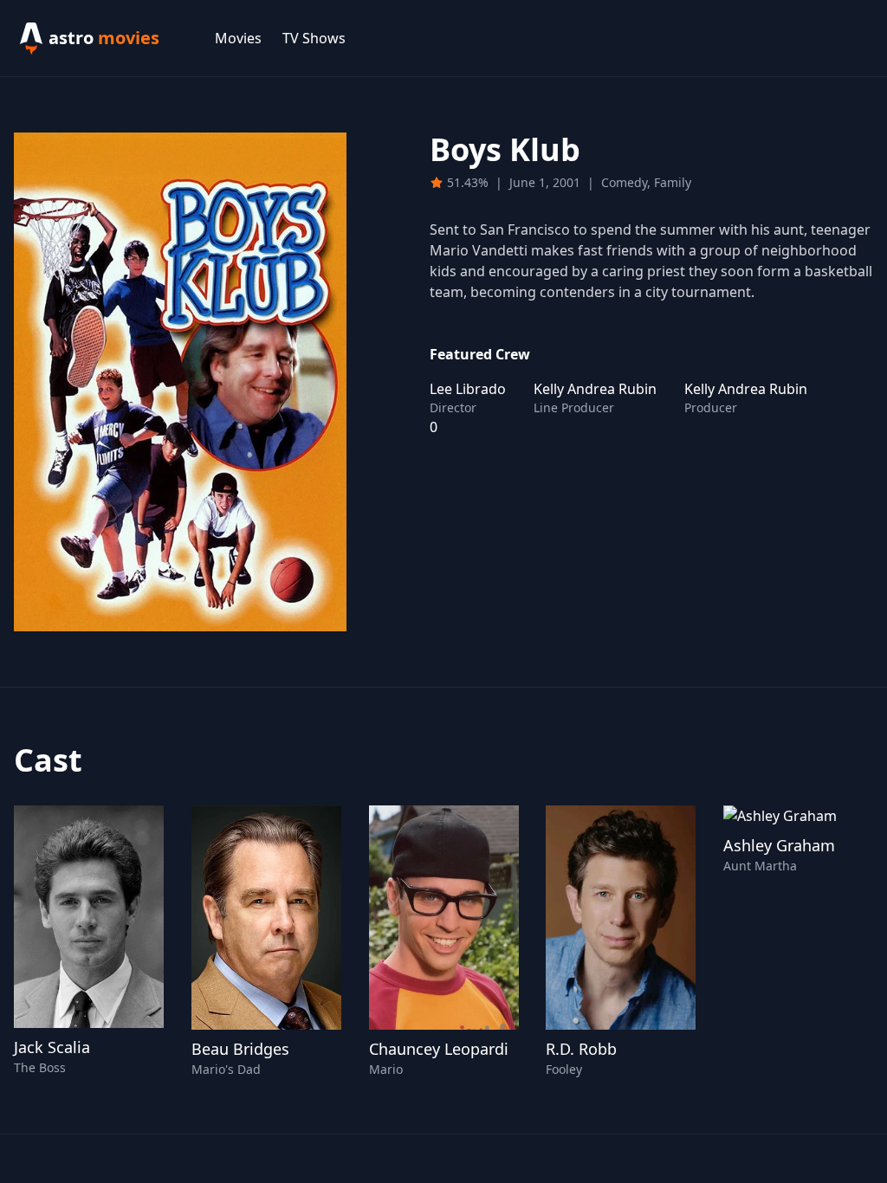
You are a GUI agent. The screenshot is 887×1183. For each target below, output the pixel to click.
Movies (238, 38)
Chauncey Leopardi (438, 1048)
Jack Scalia (52, 1047)
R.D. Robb (581, 1048)
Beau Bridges (240, 1048)
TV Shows (314, 38)
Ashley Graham (779, 845)
